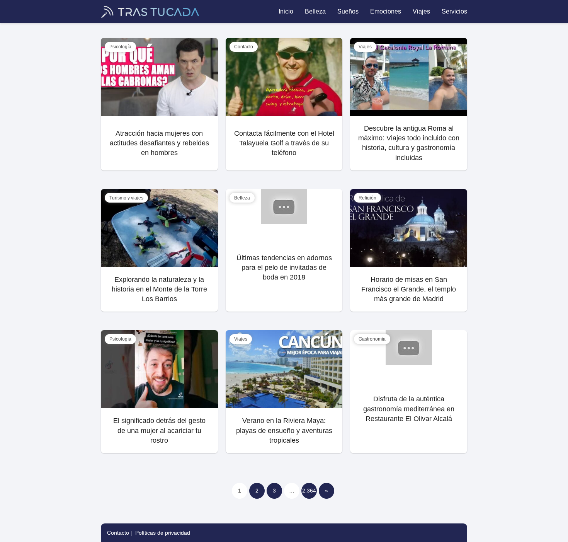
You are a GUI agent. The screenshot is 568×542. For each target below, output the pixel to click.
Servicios (454, 11)
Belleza (315, 11)
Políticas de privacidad (162, 533)
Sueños (348, 11)
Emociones (385, 11)
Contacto (118, 533)
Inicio (286, 11)
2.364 (309, 490)
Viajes (421, 11)
